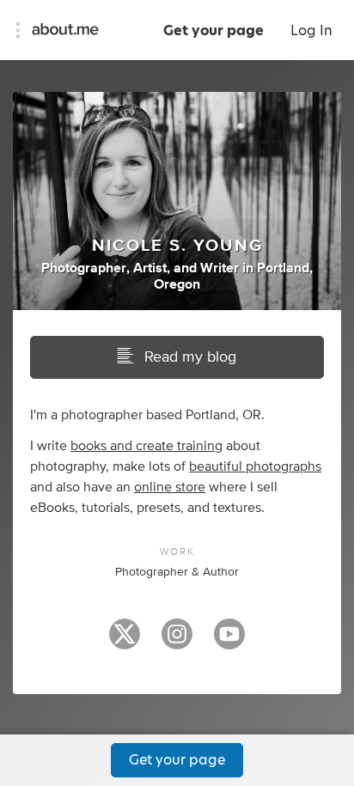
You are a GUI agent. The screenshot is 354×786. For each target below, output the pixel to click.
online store (169, 487)
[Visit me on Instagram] (177, 642)
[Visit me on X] (124, 642)
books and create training (146, 446)
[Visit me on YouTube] (229, 642)
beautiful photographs (255, 466)
